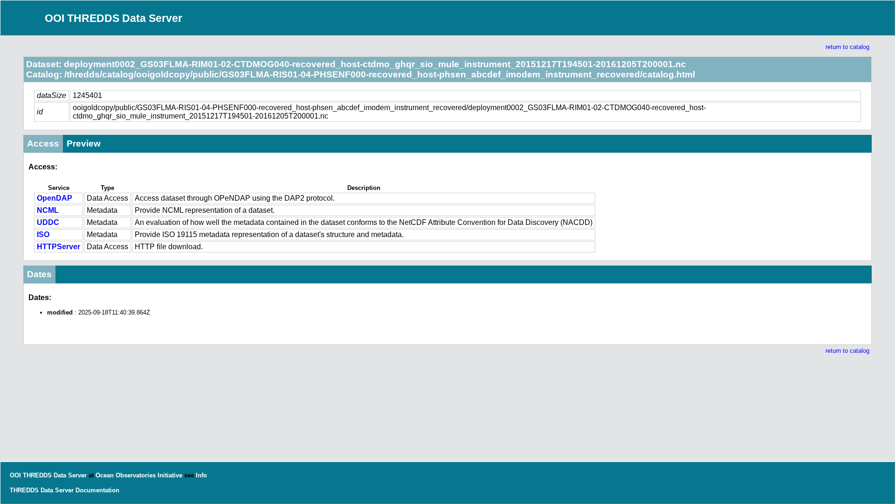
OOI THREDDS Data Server (113, 18)
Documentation (97, 490)
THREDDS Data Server (42, 490)
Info (201, 475)
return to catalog (847, 46)
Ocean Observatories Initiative (139, 475)
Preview (84, 143)
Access (43, 143)
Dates (39, 274)
